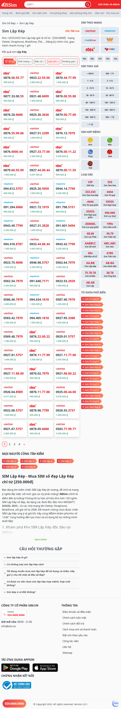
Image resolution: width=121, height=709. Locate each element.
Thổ (90, 168)
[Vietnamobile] (110, 40)
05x (107, 58)
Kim (90, 144)
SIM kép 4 (29, 466)
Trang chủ (7, 13)
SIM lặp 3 (29, 461)
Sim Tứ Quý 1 (92, 355)
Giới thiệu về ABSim (109, 4)
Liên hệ (67, 647)
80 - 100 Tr (90, 102)
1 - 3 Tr (90, 80)
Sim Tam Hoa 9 (92, 367)
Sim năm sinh (39, 13)
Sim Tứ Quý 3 (92, 384)
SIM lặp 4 (47, 461)
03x (115, 58)
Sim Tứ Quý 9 (92, 298)
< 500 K (90, 73)
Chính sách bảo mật (74, 617)
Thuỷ (90, 156)
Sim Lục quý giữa (90, 225)
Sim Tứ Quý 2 (92, 372)
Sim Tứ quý (110, 193)
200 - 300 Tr (110, 110)
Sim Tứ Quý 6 (92, 378)
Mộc (110, 144)
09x (84, 58)
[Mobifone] (90, 40)
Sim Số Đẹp (9, 23)
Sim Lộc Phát (90, 235)
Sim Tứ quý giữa (90, 203)
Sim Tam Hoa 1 (92, 321)
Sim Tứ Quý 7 (92, 361)
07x (100, 58)
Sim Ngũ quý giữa (90, 214)
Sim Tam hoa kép (90, 193)
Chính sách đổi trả (73, 623)
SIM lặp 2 (11, 461)
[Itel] (90, 49)
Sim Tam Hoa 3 (92, 333)
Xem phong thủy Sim (81, 13)
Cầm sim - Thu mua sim (107, 13)
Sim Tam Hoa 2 (92, 327)
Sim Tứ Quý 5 (92, 389)
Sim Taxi (110, 244)
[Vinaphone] (110, 31)
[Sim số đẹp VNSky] (110, 49)
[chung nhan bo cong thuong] (30, 685)
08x (92, 58)
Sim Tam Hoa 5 (92, 310)
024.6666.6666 (16, 615)
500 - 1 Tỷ (110, 117)
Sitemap (67, 652)
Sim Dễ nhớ (90, 244)
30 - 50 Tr (90, 95)
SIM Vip (90, 183)
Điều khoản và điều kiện (77, 612)
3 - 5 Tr (110, 80)
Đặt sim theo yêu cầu (75, 635)
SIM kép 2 (65, 461)
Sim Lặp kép (90, 264)
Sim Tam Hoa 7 (92, 350)
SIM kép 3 (11, 466)
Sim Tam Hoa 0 (92, 304)
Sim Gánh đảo (109, 264)
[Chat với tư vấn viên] (116, 703)
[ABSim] (9, 4)
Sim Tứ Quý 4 (92, 401)
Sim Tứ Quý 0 (92, 316)
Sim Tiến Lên (110, 254)
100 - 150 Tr (110, 102)
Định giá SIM (22, 13)
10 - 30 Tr (110, 88)
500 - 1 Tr (110, 73)
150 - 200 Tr (90, 110)
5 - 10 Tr (90, 88)
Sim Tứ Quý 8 (92, 338)
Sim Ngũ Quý (110, 203)
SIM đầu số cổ (90, 254)
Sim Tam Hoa (110, 183)
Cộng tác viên (71, 641)
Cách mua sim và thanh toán (79, 629)
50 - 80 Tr (110, 95)
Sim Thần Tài (110, 235)
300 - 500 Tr (90, 117)
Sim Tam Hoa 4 (92, 344)
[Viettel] (90, 31)
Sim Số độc (90, 274)
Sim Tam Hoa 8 (92, 395)
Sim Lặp (90, 284)
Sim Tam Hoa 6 (92, 407)
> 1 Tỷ (90, 124)
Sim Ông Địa (110, 274)
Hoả (110, 156)
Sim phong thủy (58, 13)
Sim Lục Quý (110, 214)
